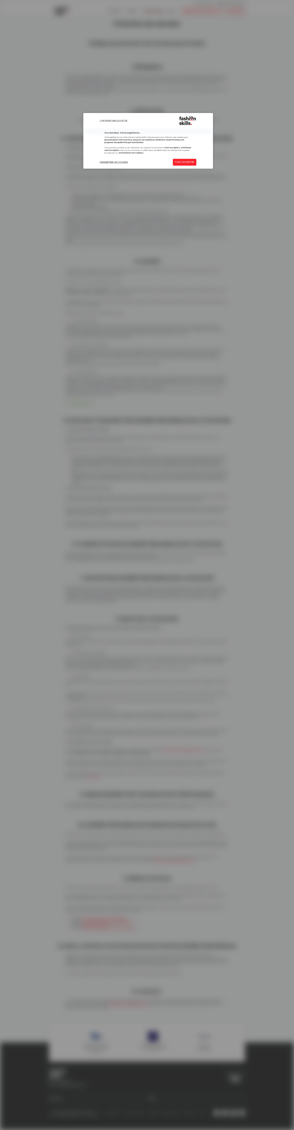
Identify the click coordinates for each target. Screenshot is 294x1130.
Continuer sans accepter (113, 120)
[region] (148, 141)
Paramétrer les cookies (114, 162)
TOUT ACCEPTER (184, 162)
